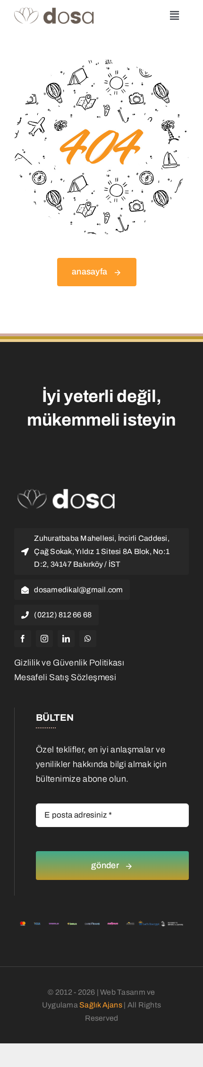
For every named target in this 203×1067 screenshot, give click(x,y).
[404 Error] (101, 63)
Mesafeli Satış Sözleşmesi (65, 677)
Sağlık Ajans (100, 1005)
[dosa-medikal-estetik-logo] (54, 11)
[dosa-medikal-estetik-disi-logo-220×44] (66, 492)
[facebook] (22, 638)
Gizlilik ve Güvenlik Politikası (69, 662)
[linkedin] (66, 638)
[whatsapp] (87, 638)
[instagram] (44, 638)
